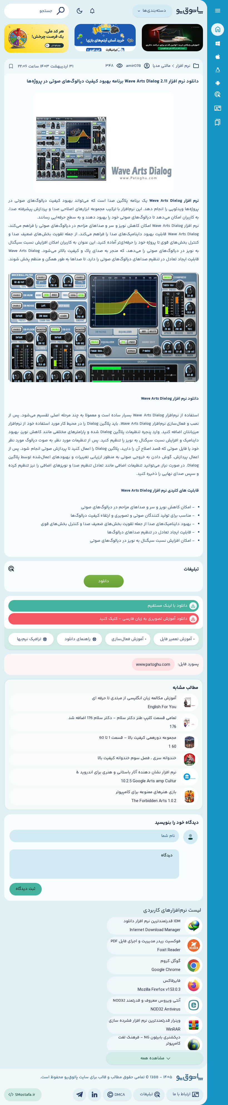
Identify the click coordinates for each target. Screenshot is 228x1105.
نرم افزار (183, 66)
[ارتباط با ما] (217, 108)
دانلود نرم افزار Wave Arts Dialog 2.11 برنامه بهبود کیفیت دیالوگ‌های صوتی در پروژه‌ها (113, 81)
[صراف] (36, 38)
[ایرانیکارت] (105, 38)
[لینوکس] (217, 70)
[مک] (217, 56)
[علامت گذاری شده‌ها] (218, 122)
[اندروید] (217, 83)
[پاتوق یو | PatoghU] (189, 10)
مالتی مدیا (161, 66)
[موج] (172, 38)
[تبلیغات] (218, 94)
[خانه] (217, 29)
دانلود (103, 581)
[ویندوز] (217, 43)
